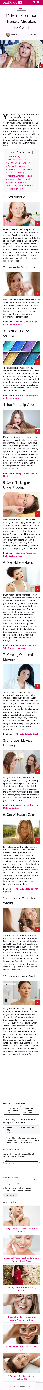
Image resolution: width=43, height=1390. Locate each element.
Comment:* (7, 1160)
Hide (30, 152)
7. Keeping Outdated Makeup (19, 175)
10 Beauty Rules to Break (26, 734)
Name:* (6, 1178)
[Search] (34, 2)
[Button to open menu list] (38, 2)
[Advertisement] (21, 89)
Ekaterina (15, 35)
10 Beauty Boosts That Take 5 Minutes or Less (19, 646)
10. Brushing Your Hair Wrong (19, 185)
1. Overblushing (13, 156)
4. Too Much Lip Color (15, 166)
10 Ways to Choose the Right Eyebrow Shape (19, 554)
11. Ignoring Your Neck (16, 188)
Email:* (6, 1183)
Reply (8, 1132)
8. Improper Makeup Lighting (19, 179)
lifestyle (22, 8)
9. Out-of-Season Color (16, 182)
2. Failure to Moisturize (16, 159)
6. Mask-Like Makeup (15, 172)
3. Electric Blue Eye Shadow (18, 162)
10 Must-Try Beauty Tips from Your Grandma (20, 323)
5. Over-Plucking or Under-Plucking (21, 169)
